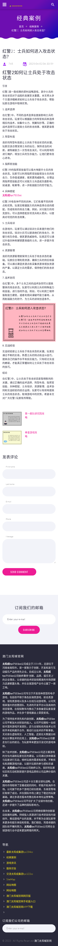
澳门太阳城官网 (43, 940)
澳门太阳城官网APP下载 (19, 906)
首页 (21, 26)
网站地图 (11, 884)
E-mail (8, 501)
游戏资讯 (11, 862)
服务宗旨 (11, 868)
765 (11, 63)
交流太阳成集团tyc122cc (19, 873)
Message (9, 536)
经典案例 (34, 26)
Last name (10, 484)
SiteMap (10, 879)
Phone (8, 519)
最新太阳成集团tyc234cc (19, 851)
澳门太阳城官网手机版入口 (20, 901)
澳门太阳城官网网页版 (18, 895)
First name (10, 466)
